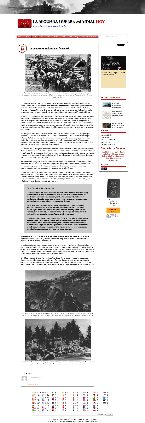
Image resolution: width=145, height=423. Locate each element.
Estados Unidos (107, 154)
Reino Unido (111, 156)
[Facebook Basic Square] (102, 168)
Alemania (121, 154)
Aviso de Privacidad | (71, 419)
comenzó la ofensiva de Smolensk (56, 106)
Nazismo (104, 156)
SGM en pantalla (119, 156)
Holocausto (115, 154)
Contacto (94, 419)
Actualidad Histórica (107, 152)
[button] (27, 36)
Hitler (107, 158)
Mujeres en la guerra (115, 158)
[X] (105, 168)
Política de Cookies (83, 419)
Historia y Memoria (119, 152)
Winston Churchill (113, 160)
